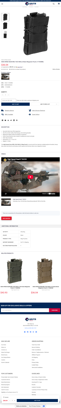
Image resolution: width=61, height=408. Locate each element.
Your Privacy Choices (35, 406)
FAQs (33, 360)
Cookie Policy (46, 365)
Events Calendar (5, 362)
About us (3, 347)
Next (59, 253)
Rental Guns (4, 354)
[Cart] (59, 3)
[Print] (8, 120)
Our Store (3, 344)
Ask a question (6, 218)
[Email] (5, 120)
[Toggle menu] (2, 4)
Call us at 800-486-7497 (30, 328)
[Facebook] (2, 120)
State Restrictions (5, 382)
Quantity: (4, 92)
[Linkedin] (14, 120)
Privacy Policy (46, 362)
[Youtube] (30, 332)
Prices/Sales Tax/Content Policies (9, 377)
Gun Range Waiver (5, 357)
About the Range (5, 352)
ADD (35, 400)
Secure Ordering (36, 347)
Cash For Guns (5, 389)
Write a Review (56, 69)
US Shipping (35, 357)
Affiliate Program (36, 354)
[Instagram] (27, 332)
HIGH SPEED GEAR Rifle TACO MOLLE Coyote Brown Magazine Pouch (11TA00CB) (46, 287)
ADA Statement (5, 387)
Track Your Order (36, 344)
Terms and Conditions (46, 367)
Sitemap (34, 394)
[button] (12, 67)
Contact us (4, 349)
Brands (33, 384)
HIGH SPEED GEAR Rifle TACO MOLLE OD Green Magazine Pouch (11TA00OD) (15, 287)
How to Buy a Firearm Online (39, 377)
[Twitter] (11, 120)
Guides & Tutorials (36, 387)
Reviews (34, 392)
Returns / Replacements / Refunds (40, 352)
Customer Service (5, 379)
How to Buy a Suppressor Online (40, 379)
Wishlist (6, 397)
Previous (56, 253)
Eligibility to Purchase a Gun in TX (9, 392)
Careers (3, 360)
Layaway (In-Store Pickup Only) (39, 389)
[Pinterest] (17, 120)
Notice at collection (21, 406)
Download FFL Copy (37, 382)
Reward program (5, 384)
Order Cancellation (36, 349)
